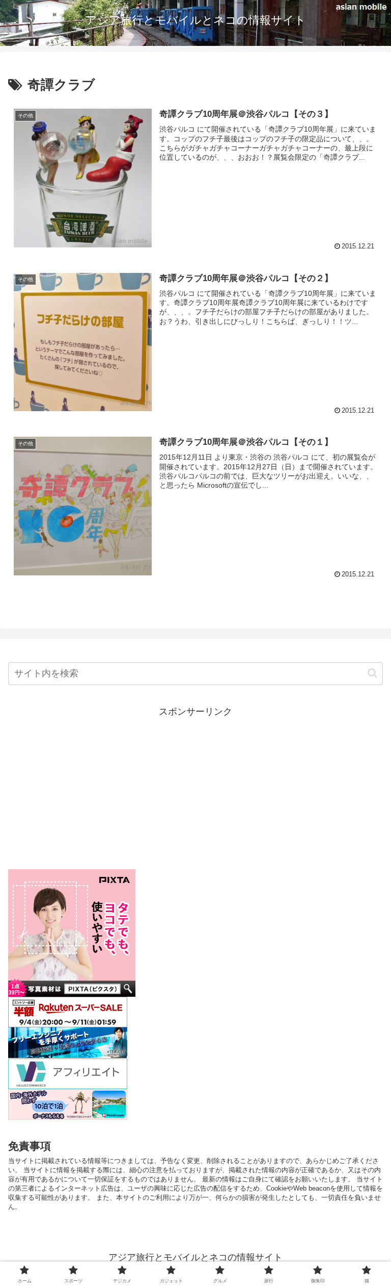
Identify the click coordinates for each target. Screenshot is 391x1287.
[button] (372, 673)
